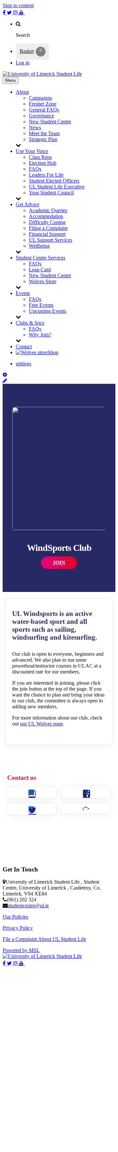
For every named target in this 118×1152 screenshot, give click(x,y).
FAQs (35, 169)
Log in (23, 62)
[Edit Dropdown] (5, 380)
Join (59, 562)
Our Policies (15, 916)
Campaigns (40, 98)
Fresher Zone (42, 104)
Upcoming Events (47, 311)
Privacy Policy (18, 928)
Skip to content (18, 5)
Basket (27, 51)
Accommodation (46, 216)
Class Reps (40, 157)
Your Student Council (51, 192)
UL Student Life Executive (57, 186)
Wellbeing (39, 246)
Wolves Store (42, 281)
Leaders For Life (46, 175)
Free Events (41, 305)
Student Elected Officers (54, 181)
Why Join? (40, 334)
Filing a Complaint (48, 228)
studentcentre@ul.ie (28, 905)
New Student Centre (50, 121)
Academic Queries (48, 210)
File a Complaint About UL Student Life (44, 939)
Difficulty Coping (47, 222)
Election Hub (42, 163)
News (35, 127)
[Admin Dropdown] (5, 375)
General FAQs (44, 109)
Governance (41, 115)
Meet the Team (44, 133)
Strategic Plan (43, 139)
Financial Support (47, 234)
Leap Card (40, 269)
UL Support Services (50, 240)
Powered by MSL (21, 950)
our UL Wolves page (41, 723)
